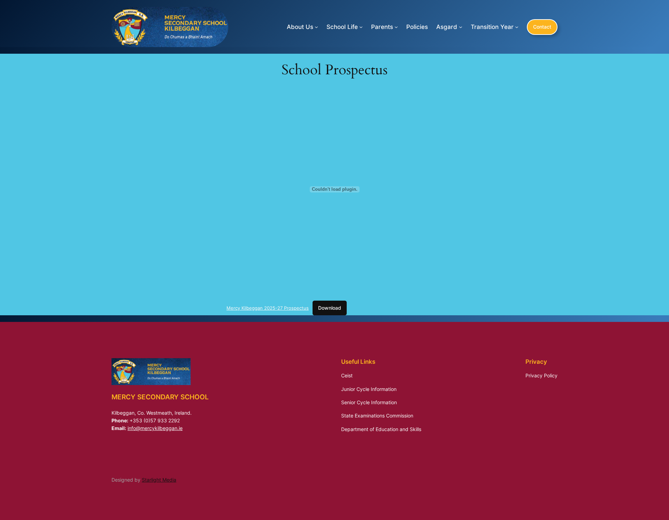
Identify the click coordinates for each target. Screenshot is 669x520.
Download (329, 308)
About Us (300, 26)
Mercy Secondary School (160, 397)
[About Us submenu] (316, 27)
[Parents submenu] (396, 27)
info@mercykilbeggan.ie (155, 428)
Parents (382, 26)
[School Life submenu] (361, 27)
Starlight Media (159, 480)
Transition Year (492, 26)
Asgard (446, 26)
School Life (342, 26)
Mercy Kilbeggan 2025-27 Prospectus (267, 308)
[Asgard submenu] (460, 27)
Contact (542, 27)
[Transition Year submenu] (516, 27)
